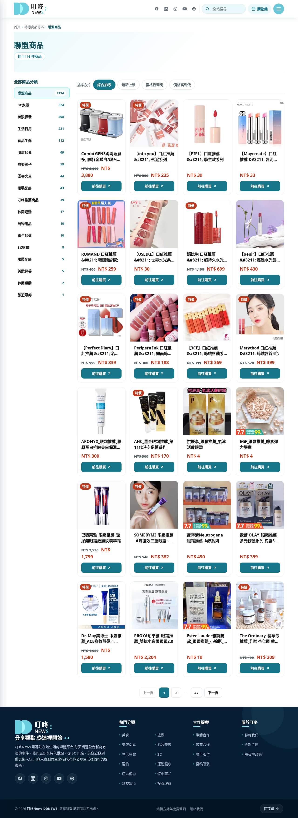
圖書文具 (41, 176)
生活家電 (129, 754)
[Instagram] (175, 9)
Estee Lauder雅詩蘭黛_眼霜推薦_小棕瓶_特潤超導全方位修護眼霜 (207, 644)
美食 (125, 735)
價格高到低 (182, 84)
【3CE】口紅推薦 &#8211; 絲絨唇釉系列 (205, 353)
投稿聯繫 (203, 763)
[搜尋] (207, 8)
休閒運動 (41, 211)
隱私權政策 (253, 754)
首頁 (17, 27)
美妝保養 (41, 116)
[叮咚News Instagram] (46, 778)
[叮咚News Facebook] (20, 778)
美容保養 (129, 744)
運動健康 (164, 763)
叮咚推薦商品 (41, 200)
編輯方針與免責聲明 (171, 809)
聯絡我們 (251, 735)
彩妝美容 (164, 744)
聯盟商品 (41, 93)
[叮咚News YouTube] (59, 778)
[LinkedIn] (166, 9)
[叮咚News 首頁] (31, 9)
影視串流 (129, 783)
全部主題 (251, 744)
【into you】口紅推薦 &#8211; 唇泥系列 (154, 156)
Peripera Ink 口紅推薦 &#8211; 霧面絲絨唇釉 (153, 353)
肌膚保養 (41, 152)
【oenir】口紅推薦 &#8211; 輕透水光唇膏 (258, 259)
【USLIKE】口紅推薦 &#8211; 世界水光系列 (153, 259)
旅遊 (160, 735)
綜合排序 (104, 84)
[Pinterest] (194, 9)
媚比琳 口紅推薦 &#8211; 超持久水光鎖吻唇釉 (205, 259)
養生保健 (41, 235)
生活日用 (41, 128)
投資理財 (164, 783)
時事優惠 (129, 773)
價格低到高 (154, 84)
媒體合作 (203, 735)
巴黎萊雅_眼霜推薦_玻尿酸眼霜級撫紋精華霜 (101, 537)
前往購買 (99, 186)
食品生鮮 (41, 140)
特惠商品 (164, 773)
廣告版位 (203, 754)
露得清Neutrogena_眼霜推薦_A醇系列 (205, 537)
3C (159, 754)
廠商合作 (203, 744)
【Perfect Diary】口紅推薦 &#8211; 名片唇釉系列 (100, 353)
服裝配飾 (41, 188)
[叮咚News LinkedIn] (33, 778)
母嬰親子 (41, 164)
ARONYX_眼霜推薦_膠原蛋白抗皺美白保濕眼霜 (101, 447)
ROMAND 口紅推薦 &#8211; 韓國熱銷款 (99, 257)
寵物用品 (41, 223)
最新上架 (128, 84)
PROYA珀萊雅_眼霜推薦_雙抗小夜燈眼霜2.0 (153, 638)
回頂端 (269, 808)
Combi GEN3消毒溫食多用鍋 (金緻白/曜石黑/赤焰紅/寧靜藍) (101, 159)
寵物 (125, 763)
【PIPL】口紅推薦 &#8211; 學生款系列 (205, 156)
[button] (278, 8)
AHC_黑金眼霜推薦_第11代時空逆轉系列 (153, 444)
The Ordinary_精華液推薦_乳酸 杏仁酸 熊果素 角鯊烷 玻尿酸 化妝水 (259, 644)
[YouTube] (184, 9)
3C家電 (41, 105)
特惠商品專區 (34, 27)
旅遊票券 (41, 294)
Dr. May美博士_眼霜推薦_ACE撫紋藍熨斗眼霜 (101, 641)
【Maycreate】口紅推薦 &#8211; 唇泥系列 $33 (259, 159)
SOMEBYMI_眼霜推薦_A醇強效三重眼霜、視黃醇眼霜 (154, 540)
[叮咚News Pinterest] (72, 778)
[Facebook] (156, 9)
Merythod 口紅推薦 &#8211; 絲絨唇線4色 (259, 350)
